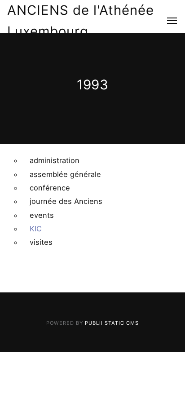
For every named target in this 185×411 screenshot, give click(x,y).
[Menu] (167, 21)
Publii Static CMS (112, 323)
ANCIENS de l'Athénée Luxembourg (80, 20)
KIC (36, 228)
